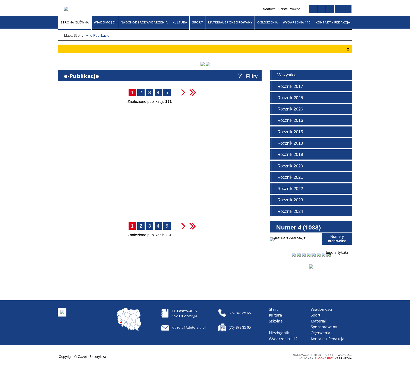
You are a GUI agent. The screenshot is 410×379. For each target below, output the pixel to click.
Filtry (252, 76)
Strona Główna (158, 9)
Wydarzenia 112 (283, 338)
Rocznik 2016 (290, 120)
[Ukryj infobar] (347, 49)
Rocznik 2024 (290, 211)
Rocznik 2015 (290, 131)
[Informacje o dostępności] (321, 9)
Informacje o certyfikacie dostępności (209, 356)
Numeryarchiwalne (337, 238)
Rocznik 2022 (290, 188)
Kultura (275, 315)
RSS (187, 9)
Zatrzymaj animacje (313, 9)
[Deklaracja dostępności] (330, 9)
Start (273, 309)
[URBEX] (202, 64)
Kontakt (178, 9)
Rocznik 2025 (290, 97)
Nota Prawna (290, 9)
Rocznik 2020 (290, 166)
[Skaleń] (207, 64)
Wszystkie (287, 75)
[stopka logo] (62, 312)
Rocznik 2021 (290, 177)
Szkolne (276, 321)
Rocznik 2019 (290, 154)
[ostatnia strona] (192, 92)
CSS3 (263, 356)
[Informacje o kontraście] (347, 9)
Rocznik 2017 (290, 86)
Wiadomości (321, 309)
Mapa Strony (167, 9)
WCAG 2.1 (279, 356)
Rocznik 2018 (290, 143)
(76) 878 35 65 (239, 313)
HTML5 (256, 356)
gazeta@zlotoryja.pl (189, 327)
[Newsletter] (311, 266)
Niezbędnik (279, 332)
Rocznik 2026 (290, 109)
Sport (316, 315)
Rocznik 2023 (290, 199)
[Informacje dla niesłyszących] (339, 9)
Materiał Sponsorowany (324, 324)
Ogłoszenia (320, 332)
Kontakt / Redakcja (327, 338)
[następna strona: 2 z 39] (183, 92)
